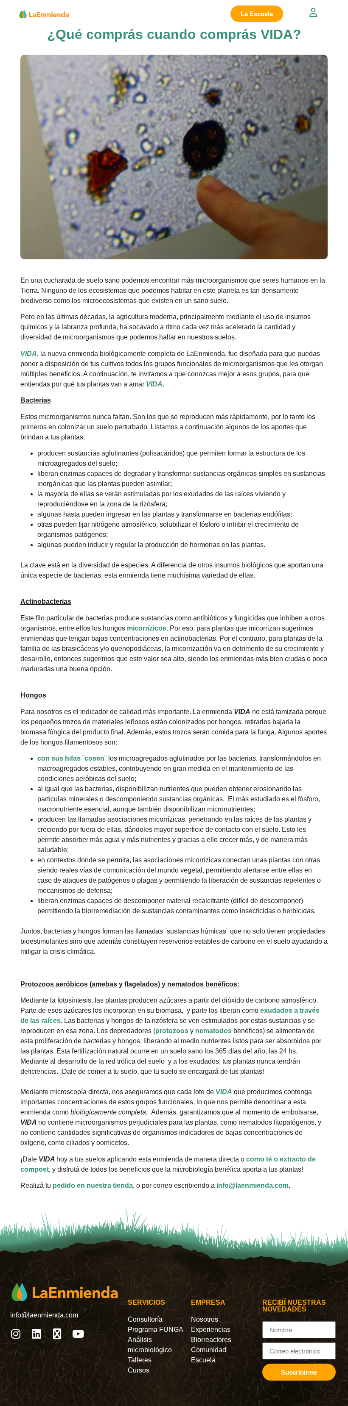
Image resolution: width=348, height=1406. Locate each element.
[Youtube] (78, 1334)
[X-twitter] (57, 1334)
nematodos (213, 1030)
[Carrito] (295, 13)
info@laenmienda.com (252, 1185)
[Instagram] (15, 1334)
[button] (328, 14)
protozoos (171, 1030)
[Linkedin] (36, 1334)
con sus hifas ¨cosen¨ (72, 758)
